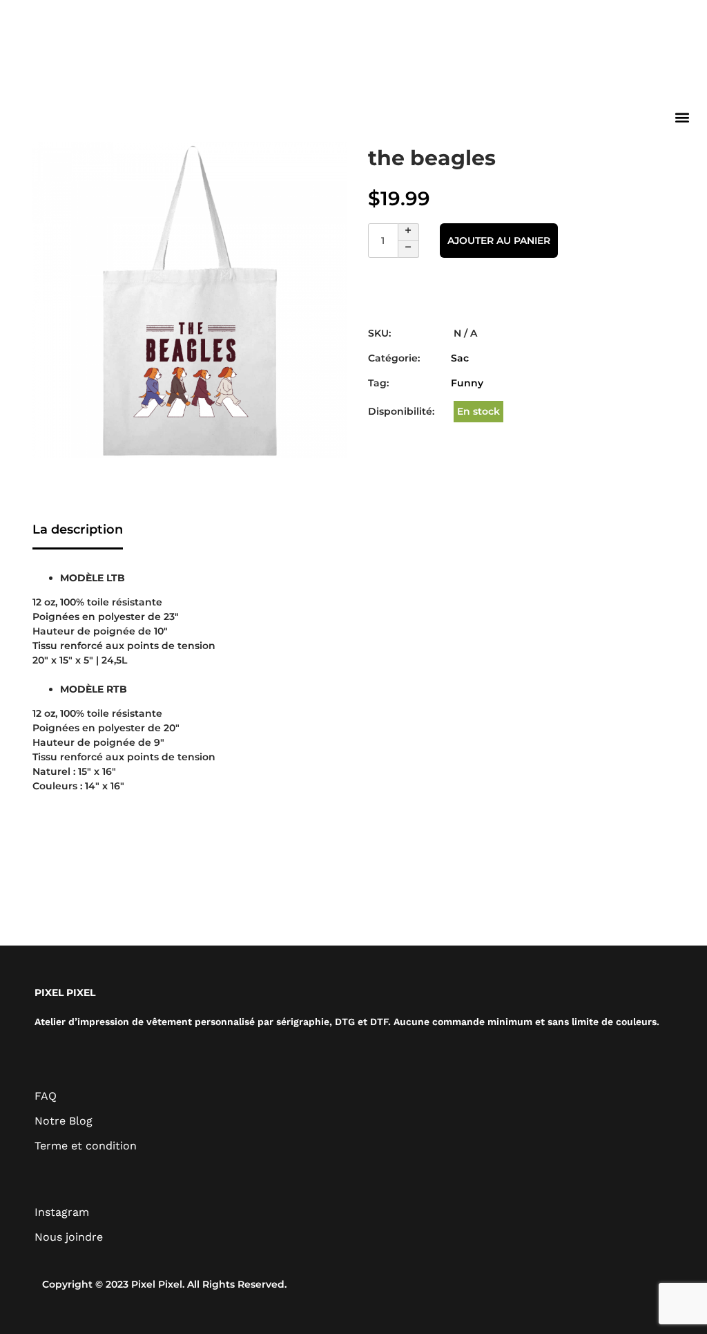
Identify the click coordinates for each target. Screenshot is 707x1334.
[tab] (77, 530)
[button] (681, 117)
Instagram (62, 1212)
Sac (460, 358)
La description (77, 529)
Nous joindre (69, 1236)
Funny (467, 383)
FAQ (46, 1095)
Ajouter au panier (498, 240)
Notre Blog (64, 1120)
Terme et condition (86, 1145)
